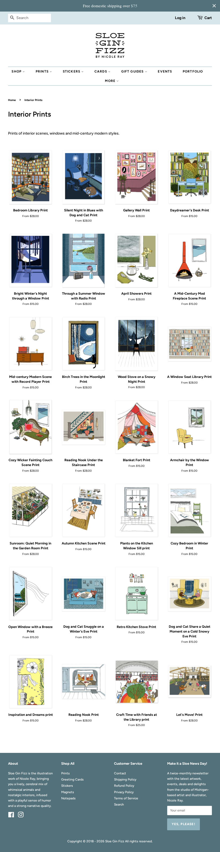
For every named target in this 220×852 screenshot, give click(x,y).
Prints (43, 71)
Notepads (68, 798)
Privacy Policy (124, 792)
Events (165, 71)
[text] (110, 5)
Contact (120, 773)
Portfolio (193, 71)
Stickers (72, 71)
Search (119, 804)
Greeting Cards (72, 779)
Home (12, 100)
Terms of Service (126, 798)
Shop (17, 71)
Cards (101, 71)
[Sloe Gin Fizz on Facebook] (11, 816)
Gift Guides (133, 71)
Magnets (67, 792)
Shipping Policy (125, 779)
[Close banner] (214, 5)
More (110, 81)
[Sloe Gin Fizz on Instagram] (21, 816)
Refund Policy (124, 786)
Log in (180, 18)
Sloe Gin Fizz (114, 841)
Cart (208, 18)
